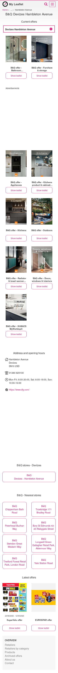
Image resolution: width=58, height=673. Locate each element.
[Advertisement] (29, 118)
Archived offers (13, 656)
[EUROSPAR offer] (43, 597)
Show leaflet (16, 75)
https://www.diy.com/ (19, 389)
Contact (9, 663)
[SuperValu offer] (14, 597)
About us (10, 659)
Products (10, 652)
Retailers (10, 645)
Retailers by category (17, 648)
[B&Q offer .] (16, 49)
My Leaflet (16, 4)
